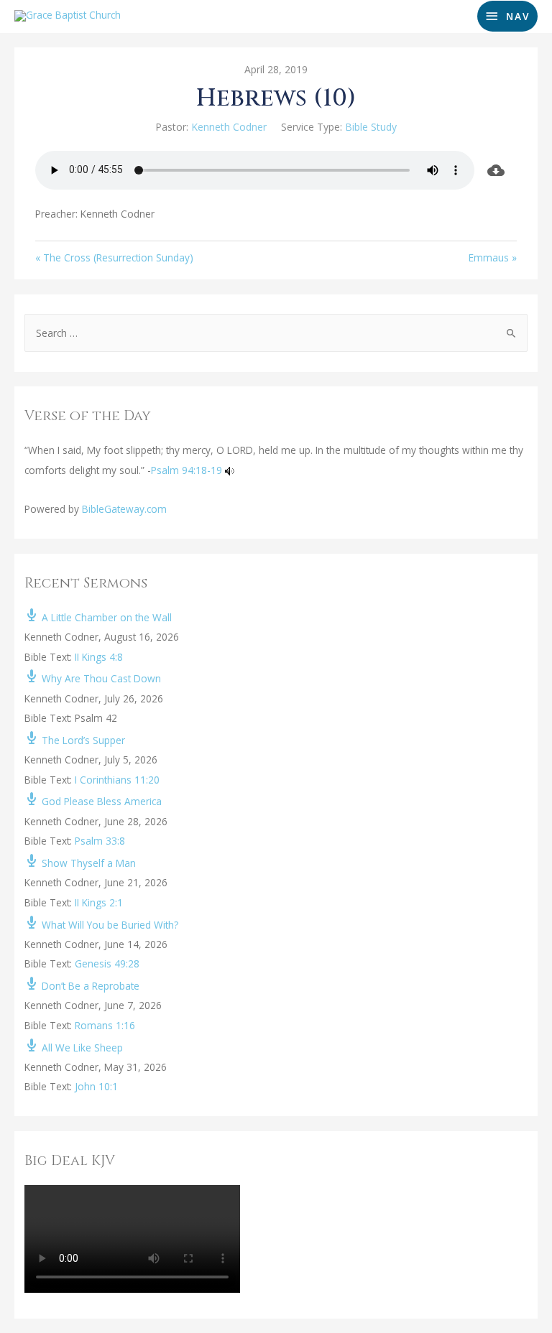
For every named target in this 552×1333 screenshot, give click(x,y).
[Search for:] (276, 333)
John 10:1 (96, 1086)
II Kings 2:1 (99, 902)
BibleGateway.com (124, 509)
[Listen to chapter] (229, 470)
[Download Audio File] (496, 170)
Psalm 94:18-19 (186, 470)
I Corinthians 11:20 (117, 779)
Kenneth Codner (229, 127)
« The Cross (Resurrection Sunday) (114, 257)
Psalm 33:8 (100, 840)
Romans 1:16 (105, 1025)
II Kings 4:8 (99, 657)
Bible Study (371, 127)
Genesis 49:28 (107, 963)
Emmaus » (493, 257)
